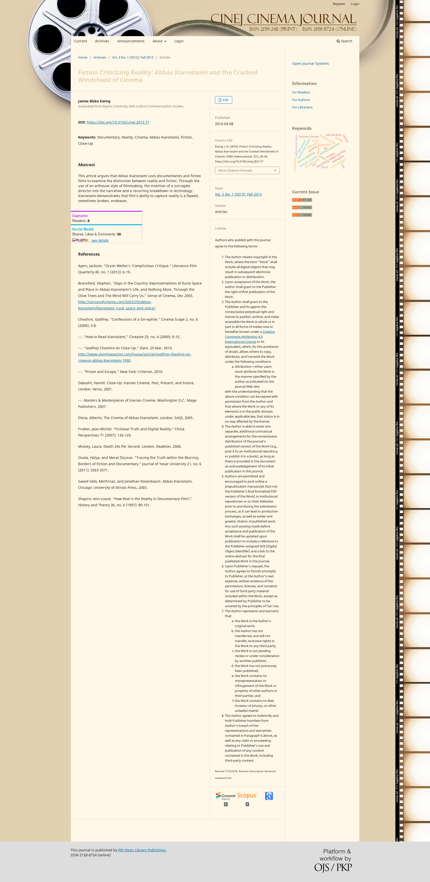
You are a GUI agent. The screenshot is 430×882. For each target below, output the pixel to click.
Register (339, 3)
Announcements (131, 41)
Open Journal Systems (310, 63)
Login (179, 41)
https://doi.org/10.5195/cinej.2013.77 (118, 122)
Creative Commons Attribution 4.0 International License (250, 336)
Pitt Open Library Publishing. (142, 850)
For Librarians (302, 107)
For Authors (301, 99)
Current (80, 41)
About (158, 41)
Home (82, 57)
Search (346, 41)
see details (100, 240)
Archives (102, 41)
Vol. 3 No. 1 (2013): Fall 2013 (132, 57)
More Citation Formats (235, 170)
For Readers (301, 92)
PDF (225, 100)
